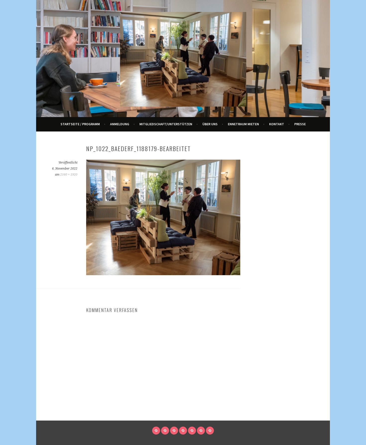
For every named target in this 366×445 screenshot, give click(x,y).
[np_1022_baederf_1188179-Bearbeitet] (163, 273)
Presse (300, 124)
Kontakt (276, 124)
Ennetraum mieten (243, 124)
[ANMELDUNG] (165, 431)
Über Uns (210, 124)
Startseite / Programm (80, 124)
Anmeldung (119, 124)
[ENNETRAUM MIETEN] (192, 431)
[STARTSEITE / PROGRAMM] (156, 431)
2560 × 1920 (68, 174)
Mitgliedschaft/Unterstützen (165, 124)
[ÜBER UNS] (183, 431)
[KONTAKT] (201, 431)
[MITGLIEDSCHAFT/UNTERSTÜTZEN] (174, 431)
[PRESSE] (210, 431)
